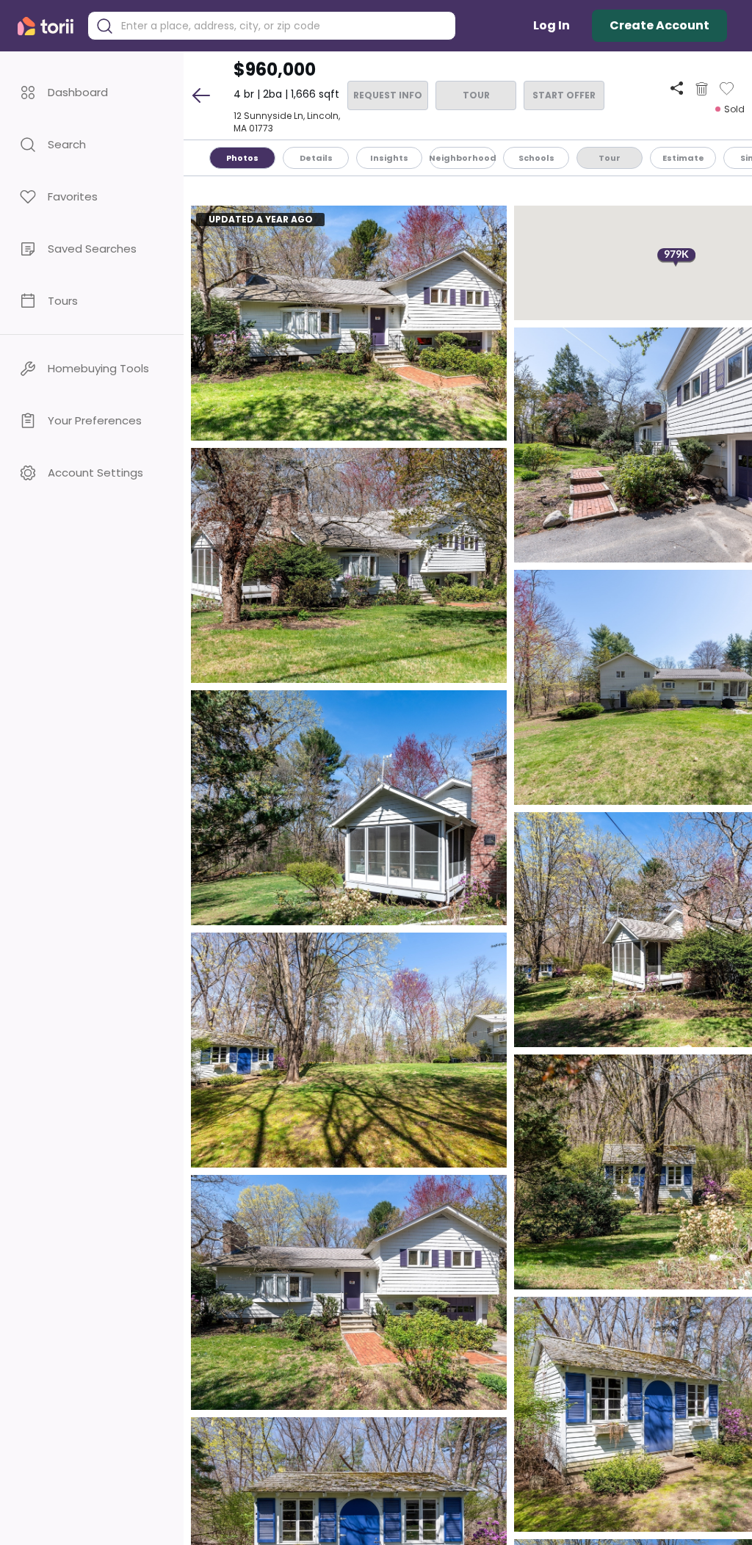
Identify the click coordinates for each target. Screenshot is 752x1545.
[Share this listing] (677, 88)
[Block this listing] (702, 88)
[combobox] (283, 26)
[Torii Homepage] (49, 26)
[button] (92, 92)
